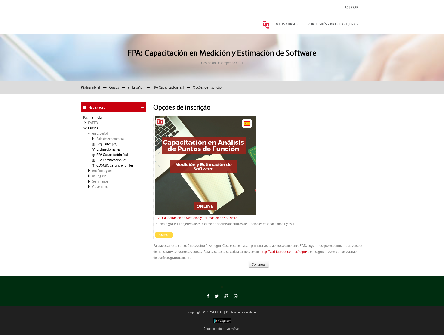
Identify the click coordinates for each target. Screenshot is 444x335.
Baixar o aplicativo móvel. (222, 329)
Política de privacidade (241, 312)
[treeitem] (113, 117)
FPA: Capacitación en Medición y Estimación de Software (196, 218)
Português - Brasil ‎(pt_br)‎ (331, 24)
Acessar (351, 7)
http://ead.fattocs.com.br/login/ (283, 252)
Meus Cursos (287, 24)
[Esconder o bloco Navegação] (142, 107)
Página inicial (92, 117)
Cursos (93, 128)
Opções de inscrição (207, 87)
